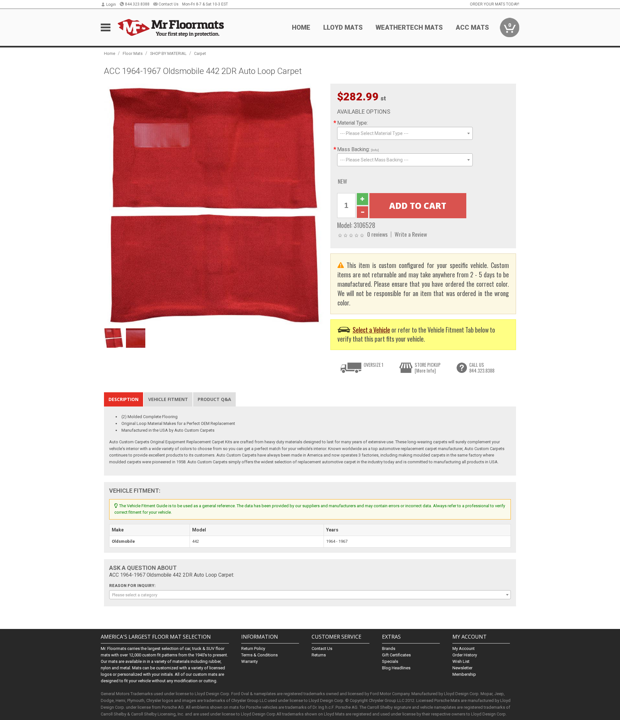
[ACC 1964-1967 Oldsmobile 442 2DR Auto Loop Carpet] (214, 204)
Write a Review (411, 234)
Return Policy (253, 648)
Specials (390, 661)
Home (301, 27)
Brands (388, 648)
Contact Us (169, 4)
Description (123, 399)
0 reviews (377, 234)
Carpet (200, 53)
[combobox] (405, 133)
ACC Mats (472, 27)
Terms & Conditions (259, 655)
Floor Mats (133, 53)
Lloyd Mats (343, 27)
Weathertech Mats (409, 27)
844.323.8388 (137, 4)
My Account (463, 648)
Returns (319, 655)
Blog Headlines (396, 667)
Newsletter (462, 667)
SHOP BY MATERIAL (168, 53)
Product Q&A (214, 399)
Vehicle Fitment (168, 399)
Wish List (461, 661)
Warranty (249, 661)
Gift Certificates (396, 655)
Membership (464, 674)
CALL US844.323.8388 (481, 367)
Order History (464, 655)
